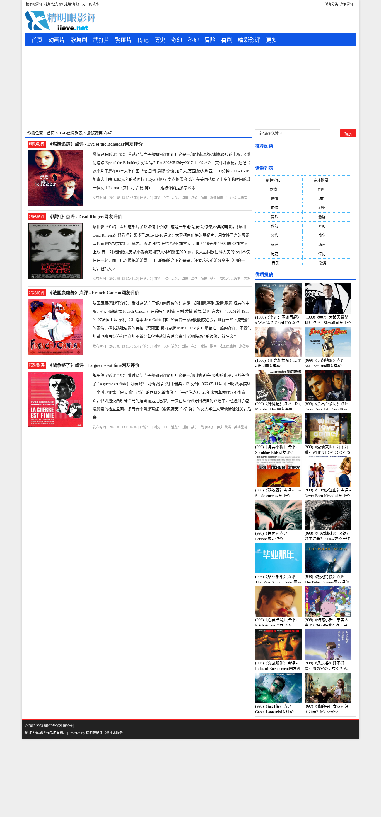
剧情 (185, 198)
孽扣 (213, 279)
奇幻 (176, 40)
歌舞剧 (79, 40)
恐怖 (279, 235)
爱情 (194, 279)
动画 (326, 244)
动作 (326, 198)
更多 (271, 40)
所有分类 (331, 4)
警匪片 (123, 40)
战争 (194, 427)
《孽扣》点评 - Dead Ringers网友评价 (85, 216)
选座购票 (326, 180)
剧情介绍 (278, 180)
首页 (37, 40)
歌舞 (213, 346)
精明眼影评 (94, 733)
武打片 (101, 40)
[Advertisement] (190, 88)
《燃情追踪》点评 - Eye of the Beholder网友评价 (95, 144)
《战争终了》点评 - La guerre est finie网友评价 (93, 365)
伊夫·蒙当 (224, 427)
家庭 (279, 244)
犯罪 (326, 208)
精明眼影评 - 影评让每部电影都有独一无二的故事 (62, 4)
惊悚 (204, 198)
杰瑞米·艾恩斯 (230, 279)
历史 (159, 40)
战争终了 (207, 427)
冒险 (210, 40)
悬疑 (194, 198)
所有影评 (347, 4)
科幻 (193, 40)
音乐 (279, 263)
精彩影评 (249, 40)
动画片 (56, 40)
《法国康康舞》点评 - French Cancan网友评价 (93, 292)
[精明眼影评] (60, 20)
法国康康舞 (228, 346)
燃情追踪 (216, 198)
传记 (143, 40)
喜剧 (226, 40)
